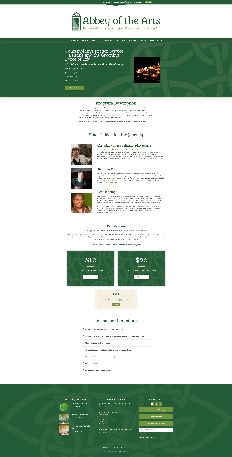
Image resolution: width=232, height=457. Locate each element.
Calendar (143, 40)
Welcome (72, 40)
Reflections (132, 40)
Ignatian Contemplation (80, 415)
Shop (152, 40)
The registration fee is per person (97, 343)
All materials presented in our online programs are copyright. (108, 350)
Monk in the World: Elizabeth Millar (109, 412)
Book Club (95, 40)
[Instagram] (160, 404)
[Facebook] (156, 404)
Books (84, 40)
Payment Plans (91, 364)
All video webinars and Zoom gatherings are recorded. (105, 357)
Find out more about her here (154, 158)
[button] (116, 330)
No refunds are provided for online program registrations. (106, 329)
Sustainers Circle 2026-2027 (81, 403)
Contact (160, 40)
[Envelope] (152, 404)
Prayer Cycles (107, 40)
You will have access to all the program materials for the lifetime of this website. (115, 336)
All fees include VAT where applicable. (99, 370)
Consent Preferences (146, 437)
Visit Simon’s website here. (109, 182)
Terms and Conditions (135, 231)
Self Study (119, 40)
